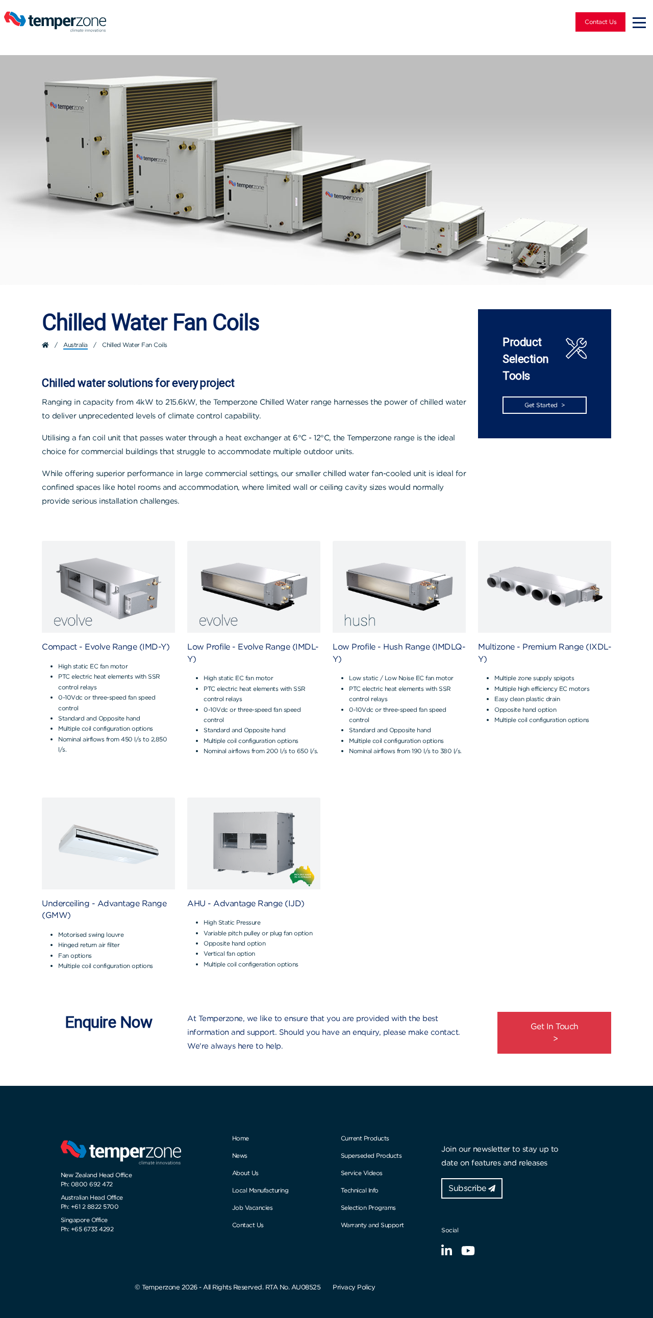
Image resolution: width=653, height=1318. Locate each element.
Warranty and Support (372, 1225)
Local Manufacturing (260, 1190)
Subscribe (468, 1188)
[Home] (45, 345)
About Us (245, 1173)
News (239, 1155)
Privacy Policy (354, 1287)
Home (240, 1138)
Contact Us (600, 22)
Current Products (365, 1138)
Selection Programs (368, 1207)
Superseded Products (371, 1155)
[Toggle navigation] (639, 22)
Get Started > (544, 405)
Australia (75, 345)
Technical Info (360, 1190)
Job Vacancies (252, 1207)
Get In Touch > (555, 1032)
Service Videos (362, 1173)
